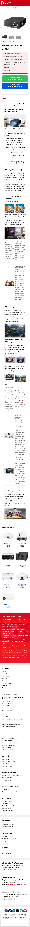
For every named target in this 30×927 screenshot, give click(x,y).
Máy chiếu (11, 41)
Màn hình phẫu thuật (7, 749)
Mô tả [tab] (4, 98)
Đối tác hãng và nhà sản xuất (9, 791)
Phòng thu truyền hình (7, 680)
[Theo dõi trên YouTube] (25, 911)
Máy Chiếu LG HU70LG (8, 605)
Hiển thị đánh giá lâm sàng (9, 736)
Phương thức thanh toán (8, 805)
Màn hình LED (5, 705)
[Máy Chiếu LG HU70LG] (8, 597)
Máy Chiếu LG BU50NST (8, 565)
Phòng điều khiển (6, 676)
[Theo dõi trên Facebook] (6, 911)
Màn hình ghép (6, 701)
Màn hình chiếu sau (7, 710)
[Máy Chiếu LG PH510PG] (8, 577)
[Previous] (4, 23)
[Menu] (27, 3)
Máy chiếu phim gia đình (8, 761)
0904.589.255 (11, 884)
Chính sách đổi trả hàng (8, 808)
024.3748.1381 (11, 870)
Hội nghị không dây (7, 683)
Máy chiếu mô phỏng (7, 766)
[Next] (25, 23)
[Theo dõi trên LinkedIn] (21, 911)
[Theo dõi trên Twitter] (13, 911)
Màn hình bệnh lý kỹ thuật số (9, 742)
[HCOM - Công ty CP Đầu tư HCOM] (6, 2)
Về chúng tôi (5, 789)
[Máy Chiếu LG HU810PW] (22, 577)
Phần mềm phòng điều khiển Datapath (12, 775)
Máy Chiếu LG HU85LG (22, 544)
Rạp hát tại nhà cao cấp (8, 687)
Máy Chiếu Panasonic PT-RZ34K (22, 565)
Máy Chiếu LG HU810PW (22, 585)
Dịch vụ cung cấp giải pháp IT (9, 726)
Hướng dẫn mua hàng (8, 801)
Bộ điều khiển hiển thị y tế (8, 745)
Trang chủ (4, 41)
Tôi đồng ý (6, 922)
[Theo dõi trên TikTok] (10, 911)
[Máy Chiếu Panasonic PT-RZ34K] (22, 556)
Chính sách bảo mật (7, 810)
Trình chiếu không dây (8, 685)
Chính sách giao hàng (8, 803)
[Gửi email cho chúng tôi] (17, 911)
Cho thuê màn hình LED (8, 722)
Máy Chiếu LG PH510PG (8, 585)
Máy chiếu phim (6, 759)
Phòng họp (5, 678)
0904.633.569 (21, 884)
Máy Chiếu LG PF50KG (8, 544)
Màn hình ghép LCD (7, 703)
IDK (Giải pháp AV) (7, 777)
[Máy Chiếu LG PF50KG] (8, 536)
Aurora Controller (6, 780)
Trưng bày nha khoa (7, 740)
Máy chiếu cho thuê (7, 763)
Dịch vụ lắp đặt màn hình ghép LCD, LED (12, 719)
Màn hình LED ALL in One (8, 708)
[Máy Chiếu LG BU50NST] (8, 556)
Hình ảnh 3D (5, 671)
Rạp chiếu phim (6, 674)
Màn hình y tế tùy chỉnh (8, 738)
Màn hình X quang (6, 747)
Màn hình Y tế (7, 733)
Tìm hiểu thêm (11, 918)
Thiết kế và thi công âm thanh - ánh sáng (12, 724)
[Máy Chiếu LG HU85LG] (22, 536)
